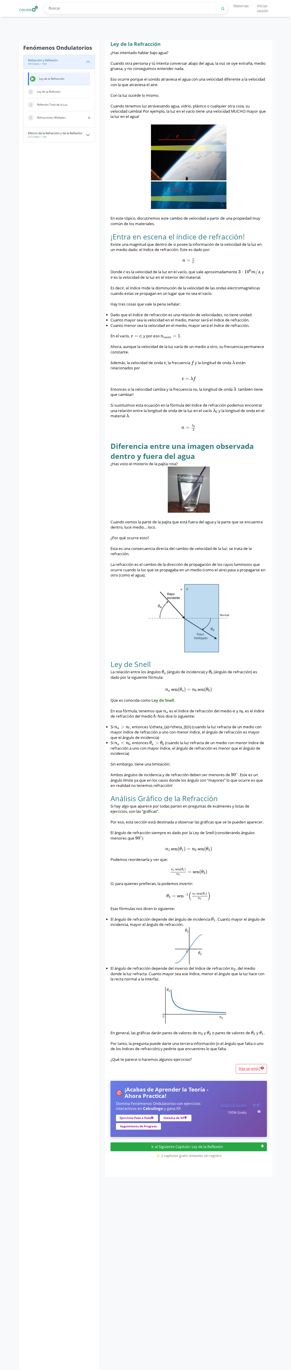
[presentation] (188, 260)
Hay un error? (250, 1069)
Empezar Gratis (233, 1105)
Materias (241, 5)
